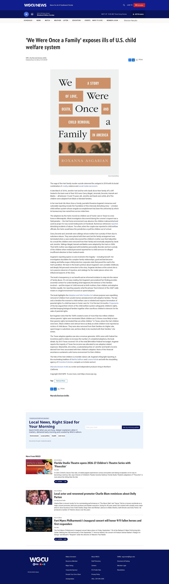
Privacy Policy (95, 574)
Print (141, 59)
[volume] (32, 14)
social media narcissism (88, 186)
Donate (140, 5)
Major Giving (69, 565)
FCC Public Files (96, 570)
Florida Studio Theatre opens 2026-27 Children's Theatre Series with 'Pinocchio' (92, 464)
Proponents (113, 303)
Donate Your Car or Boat (73, 574)
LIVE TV (130, 5)
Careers (93, 565)
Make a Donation (71, 556)
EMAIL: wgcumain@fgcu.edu (126, 556)
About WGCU (95, 556)
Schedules (28, 20)
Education (76, 20)
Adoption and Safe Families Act (81, 295)
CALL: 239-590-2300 (97, 579)
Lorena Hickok (92, 359)
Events (87, 20)
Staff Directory (96, 561)
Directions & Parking (123, 561)
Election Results (130, 20)
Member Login (112, 20)
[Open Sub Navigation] (34, 20)
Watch (47, 20)
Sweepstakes (70, 579)
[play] (26, 14)
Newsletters (121, 570)
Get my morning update (131, 427)
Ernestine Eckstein (65, 362)
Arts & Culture (58, 460)
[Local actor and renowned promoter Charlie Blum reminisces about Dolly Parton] (39, 497)
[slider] (35, 14)
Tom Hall (56, 470)
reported (114, 224)
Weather (57, 20)
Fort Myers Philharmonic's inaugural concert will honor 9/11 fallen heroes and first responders (97, 522)
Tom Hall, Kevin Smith (59, 500)
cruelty (65, 186)
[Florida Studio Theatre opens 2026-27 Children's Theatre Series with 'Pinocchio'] (39, 466)
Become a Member (72, 561)
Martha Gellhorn (77, 359)
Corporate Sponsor (71, 570)
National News (60, 381)
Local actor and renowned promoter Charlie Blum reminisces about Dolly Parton (95, 495)
